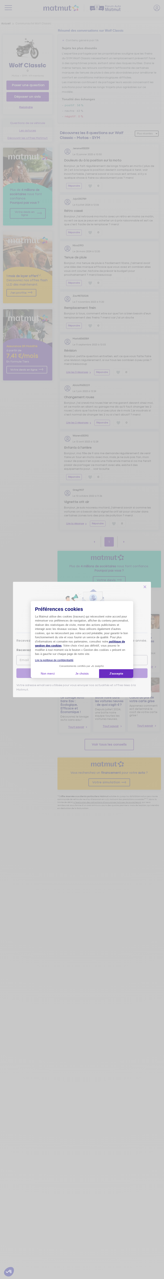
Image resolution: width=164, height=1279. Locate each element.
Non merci (48, 673)
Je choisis (82, 673)
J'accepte (116, 673)
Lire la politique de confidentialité (54, 660)
